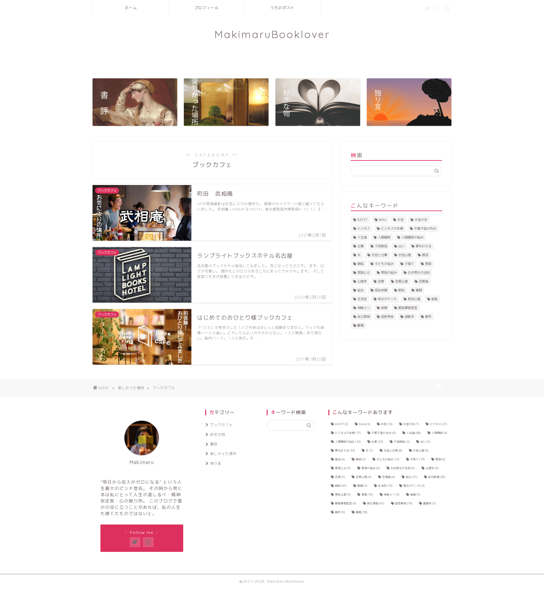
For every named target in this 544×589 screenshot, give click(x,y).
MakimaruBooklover (272, 34)
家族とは (363, 272)
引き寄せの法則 (419, 272)
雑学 (428, 316)
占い (401, 246)
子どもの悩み (384, 263)
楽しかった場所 (223, 453)
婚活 (425, 255)
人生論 (362, 237)
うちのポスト (282, 7)
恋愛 (381, 281)
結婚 (384, 308)
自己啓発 (363, 316)
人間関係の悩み (412, 237)
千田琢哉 (381, 246)
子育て (409, 263)
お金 (400, 219)
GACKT (362, 219)
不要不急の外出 (425, 228)
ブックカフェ (221, 424)
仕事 (360, 246)
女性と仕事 (379, 255)
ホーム (131, 7)
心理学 (362, 281)
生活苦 (362, 299)
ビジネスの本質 (392, 228)
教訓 (401, 290)
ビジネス (363, 228)
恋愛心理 (401, 281)
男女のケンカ (387, 299)
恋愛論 (423, 281)
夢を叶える (423, 246)
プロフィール (206, 7)
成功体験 (381, 290)
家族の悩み (389, 272)
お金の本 (421, 219)
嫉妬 (360, 263)
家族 (428, 263)
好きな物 (217, 434)
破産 (434, 299)
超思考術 (387, 316)
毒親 (419, 290)
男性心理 (414, 299)
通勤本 (409, 316)
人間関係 (384, 237)
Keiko (382, 219)
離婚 (360, 325)
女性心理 (404, 255)
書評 (214, 444)
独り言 (215, 463)
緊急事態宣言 (407, 308)
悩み (360, 290)
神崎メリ (363, 308)
